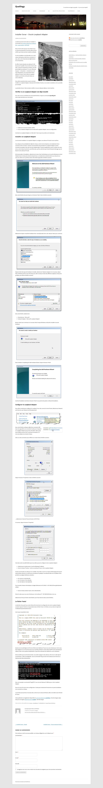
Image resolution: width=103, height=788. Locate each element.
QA (48, 11)
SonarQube (42, 11)
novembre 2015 (72, 84)
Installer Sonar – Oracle (21, 724)
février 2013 (71, 128)
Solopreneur (71, 11)
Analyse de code (26, 11)
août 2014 (71, 98)
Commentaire (18, 735)
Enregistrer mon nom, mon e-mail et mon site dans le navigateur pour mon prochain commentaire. (39, 769)
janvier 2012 (71, 149)
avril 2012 (71, 144)
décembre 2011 (72, 151)
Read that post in (30, 699)
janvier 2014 (71, 109)
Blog (79, 11)
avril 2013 (71, 124)
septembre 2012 (72, 137)
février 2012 (71, 148)
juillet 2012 (71, 138)
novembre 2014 (72, 93)
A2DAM (17, 11)
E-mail (17, 758)
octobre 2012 (72, 135)
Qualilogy (20, 6)
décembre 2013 (72, 111)
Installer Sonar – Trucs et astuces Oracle (53, 724)
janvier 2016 (71, 80)
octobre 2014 (72, 95)
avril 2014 (71, 104)
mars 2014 (71, 106)
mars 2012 (71, 146)
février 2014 (71, 107)
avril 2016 (71, 78)
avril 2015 (71, 86)
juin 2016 (71, 77)
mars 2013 (71, 126)
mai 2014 (71, 102)
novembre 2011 (72, 153)
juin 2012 (71, 140)
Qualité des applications (59, 11)
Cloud (34, 11)
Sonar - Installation (33, 703)
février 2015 (71, 87)
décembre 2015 (72, 82)
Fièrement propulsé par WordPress (22, 781)
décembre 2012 (72, 131)
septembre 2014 (72, 97)
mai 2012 (71, 142)
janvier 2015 (71, 89)
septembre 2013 (72, 117)
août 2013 (71, 118)
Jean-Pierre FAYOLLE (50, 703)
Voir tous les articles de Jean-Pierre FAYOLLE (35, 712)
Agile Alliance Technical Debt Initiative (77, 58)
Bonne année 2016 (73, 60)
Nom (16, 752)
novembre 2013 (72, 113)
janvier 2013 (71, 129)
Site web (17, 763)
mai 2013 (71, 122)
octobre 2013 (72, 115)
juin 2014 (71, 100)
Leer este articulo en (43, 698)
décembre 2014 (72, 91)
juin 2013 (71, 120)
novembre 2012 (72, 133)
